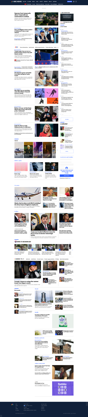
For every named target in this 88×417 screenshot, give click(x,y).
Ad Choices (17, 410)
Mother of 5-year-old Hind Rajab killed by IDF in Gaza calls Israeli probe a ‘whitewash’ (22, 109)
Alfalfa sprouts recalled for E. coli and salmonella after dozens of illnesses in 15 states (48, 332)
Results (55, 47)
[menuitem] (24, 1)
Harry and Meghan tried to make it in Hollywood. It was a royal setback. (23, 31)
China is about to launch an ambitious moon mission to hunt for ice (67, 65)
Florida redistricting (49, 47)
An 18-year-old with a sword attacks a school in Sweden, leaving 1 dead (66, 110)
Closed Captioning (44, 405)
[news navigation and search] (76, 1)
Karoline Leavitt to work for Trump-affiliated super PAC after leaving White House (67, 58)
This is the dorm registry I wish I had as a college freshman (69, 141)
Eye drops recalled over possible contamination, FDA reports (42, 315)
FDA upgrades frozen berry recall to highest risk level (68, 331)
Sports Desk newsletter (64, 259)
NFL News (57, 259)
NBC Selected (43, 410)
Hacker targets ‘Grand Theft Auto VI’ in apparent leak (42, 366)
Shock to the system (34, 173)
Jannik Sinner (33, 259)
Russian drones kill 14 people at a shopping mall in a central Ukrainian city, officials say (68, 300)
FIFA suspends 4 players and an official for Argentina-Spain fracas (69, 264)
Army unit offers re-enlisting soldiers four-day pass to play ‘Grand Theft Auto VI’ (43, 373)
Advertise (42, 408)
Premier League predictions (49, 259)
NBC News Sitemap (43, 404)
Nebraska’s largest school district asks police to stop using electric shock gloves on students (69, 206)
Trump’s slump (48, 173)
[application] (46, 19)
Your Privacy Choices (29, 405)
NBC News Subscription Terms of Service (30, 410)
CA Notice (25, 407)
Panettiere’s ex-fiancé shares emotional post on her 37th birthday (23, 134)
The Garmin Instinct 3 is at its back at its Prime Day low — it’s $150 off (69, 135)
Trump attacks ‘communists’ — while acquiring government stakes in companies (23, 67)
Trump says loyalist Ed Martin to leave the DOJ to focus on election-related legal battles (67, 104)
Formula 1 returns (40, 259)
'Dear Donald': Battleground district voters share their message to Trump (19, 253)
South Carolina (31, 47)
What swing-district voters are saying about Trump (66, 72)
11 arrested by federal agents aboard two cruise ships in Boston (67, 116)
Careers (17, 408)
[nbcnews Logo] (12, 404)
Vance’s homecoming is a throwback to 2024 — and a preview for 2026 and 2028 (20, 232)
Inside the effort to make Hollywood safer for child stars (22, 126)
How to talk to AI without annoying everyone (67, 358)
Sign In (69, 178)
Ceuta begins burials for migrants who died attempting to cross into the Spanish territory (67, 77)
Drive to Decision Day (24, 47)
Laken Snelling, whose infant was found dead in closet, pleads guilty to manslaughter (66, 199)
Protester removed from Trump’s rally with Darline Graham (23, 60)
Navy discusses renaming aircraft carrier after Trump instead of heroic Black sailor (65, 232)
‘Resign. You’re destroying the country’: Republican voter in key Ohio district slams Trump (48, 253)
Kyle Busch (28, 259)
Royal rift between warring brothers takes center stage (23, 39)
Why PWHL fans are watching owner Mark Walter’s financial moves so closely (22, 92)
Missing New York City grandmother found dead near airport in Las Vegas (66, 39)
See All (67, 151)
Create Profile (66, 175)
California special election (40, 47)
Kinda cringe (17, 173)
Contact (17, 405)
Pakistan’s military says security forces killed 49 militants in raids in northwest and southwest (67, 45)
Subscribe (42, 407)
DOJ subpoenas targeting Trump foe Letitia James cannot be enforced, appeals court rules (67, 98)
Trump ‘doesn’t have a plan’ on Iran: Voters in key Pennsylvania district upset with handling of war (34, 253)
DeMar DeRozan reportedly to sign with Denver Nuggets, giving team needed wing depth (69, 272)
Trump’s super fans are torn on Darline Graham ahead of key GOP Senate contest (23, 52)
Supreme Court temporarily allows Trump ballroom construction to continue (22, 14)
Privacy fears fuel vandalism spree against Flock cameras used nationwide (41, 343)
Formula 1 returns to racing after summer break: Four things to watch (26, 282)
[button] (37, 1)
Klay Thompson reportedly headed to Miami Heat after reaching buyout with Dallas (52, 281)
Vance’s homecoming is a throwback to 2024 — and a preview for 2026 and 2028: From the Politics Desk (67, 92)
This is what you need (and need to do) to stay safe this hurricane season (69, 129)
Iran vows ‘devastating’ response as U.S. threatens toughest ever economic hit (68, 306)
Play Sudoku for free (39, 383)
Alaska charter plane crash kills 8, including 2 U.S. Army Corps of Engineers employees (27, 204)
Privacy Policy (26, 404)
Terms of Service (26, 408)
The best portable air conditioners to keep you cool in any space (69, 147)
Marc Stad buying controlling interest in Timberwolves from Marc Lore (69, 280)
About (16, 404)
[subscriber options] (74, 1)
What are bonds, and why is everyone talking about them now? (48, 358)
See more (67, 119)
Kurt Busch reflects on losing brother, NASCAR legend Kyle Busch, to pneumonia (49, 274)
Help (16, 407)
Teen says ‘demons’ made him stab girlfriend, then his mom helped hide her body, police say (25, 306)
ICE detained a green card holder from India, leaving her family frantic (22, 74)
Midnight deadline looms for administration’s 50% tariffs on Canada (46, 67)
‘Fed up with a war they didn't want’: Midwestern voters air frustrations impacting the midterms (60, 253)
